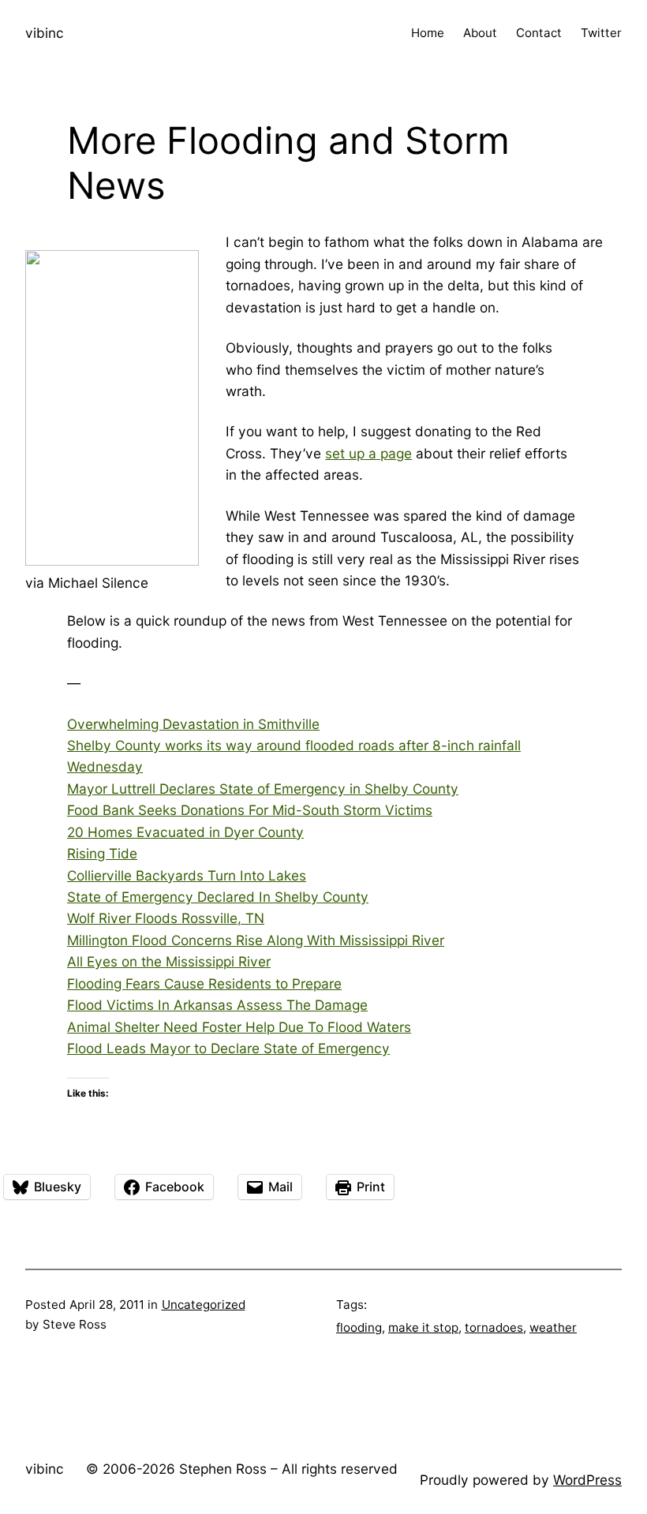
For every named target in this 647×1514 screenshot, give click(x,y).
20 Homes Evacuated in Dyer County (185, 832)
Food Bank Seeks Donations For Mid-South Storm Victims (249, 810)
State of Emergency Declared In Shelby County (217, 896)
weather (553, 1327)
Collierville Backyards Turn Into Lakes (186, 875)
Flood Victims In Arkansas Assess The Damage (217, 1004)
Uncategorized (203, 1304)
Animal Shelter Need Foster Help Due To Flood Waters (239, 1027)
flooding (359, 1327)
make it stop (423, 1327)
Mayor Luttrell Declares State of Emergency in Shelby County (262, 788)
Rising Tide (102, 853)
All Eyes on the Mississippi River (169, 961)
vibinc (44, 32)
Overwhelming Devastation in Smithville (193, 724)
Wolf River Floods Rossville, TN (165, 918)
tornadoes (494, 1327)
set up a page (368, 453)
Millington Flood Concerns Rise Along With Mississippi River (255, 940)
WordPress (587, 1479)
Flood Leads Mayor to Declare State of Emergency (228, 1048)
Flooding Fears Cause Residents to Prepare (204, 983)
